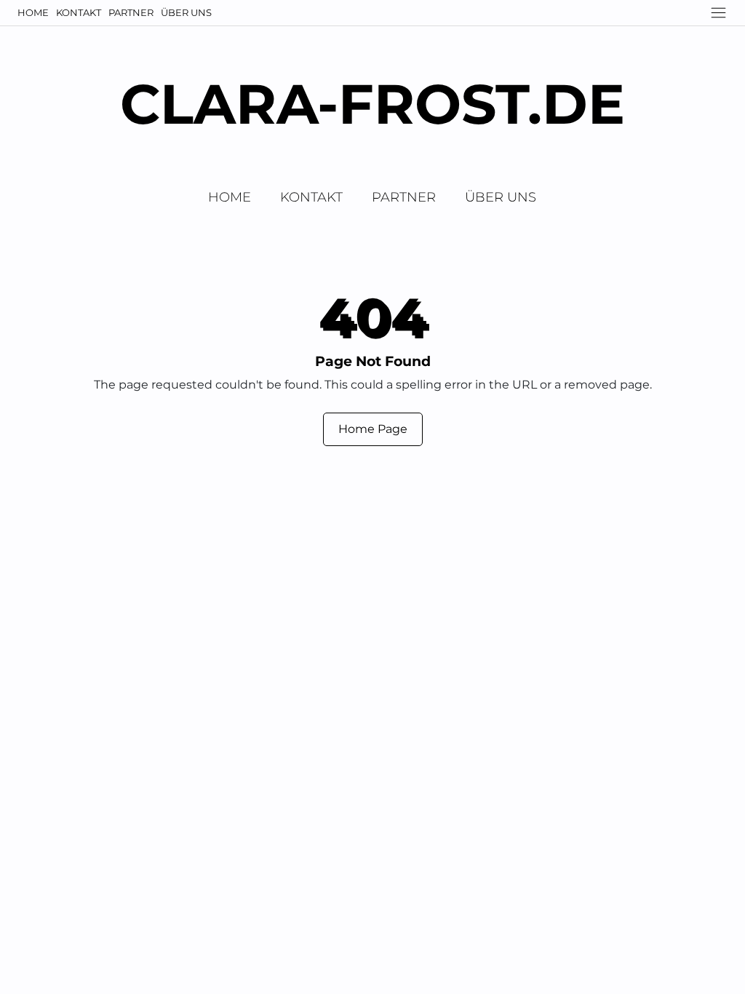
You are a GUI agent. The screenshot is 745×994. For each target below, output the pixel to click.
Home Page (372, 429)
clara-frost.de (372, 104)
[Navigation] (718, 13)
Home (33, 12)
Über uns (186, 12)
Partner (131, 12)
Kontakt (78, 12)
